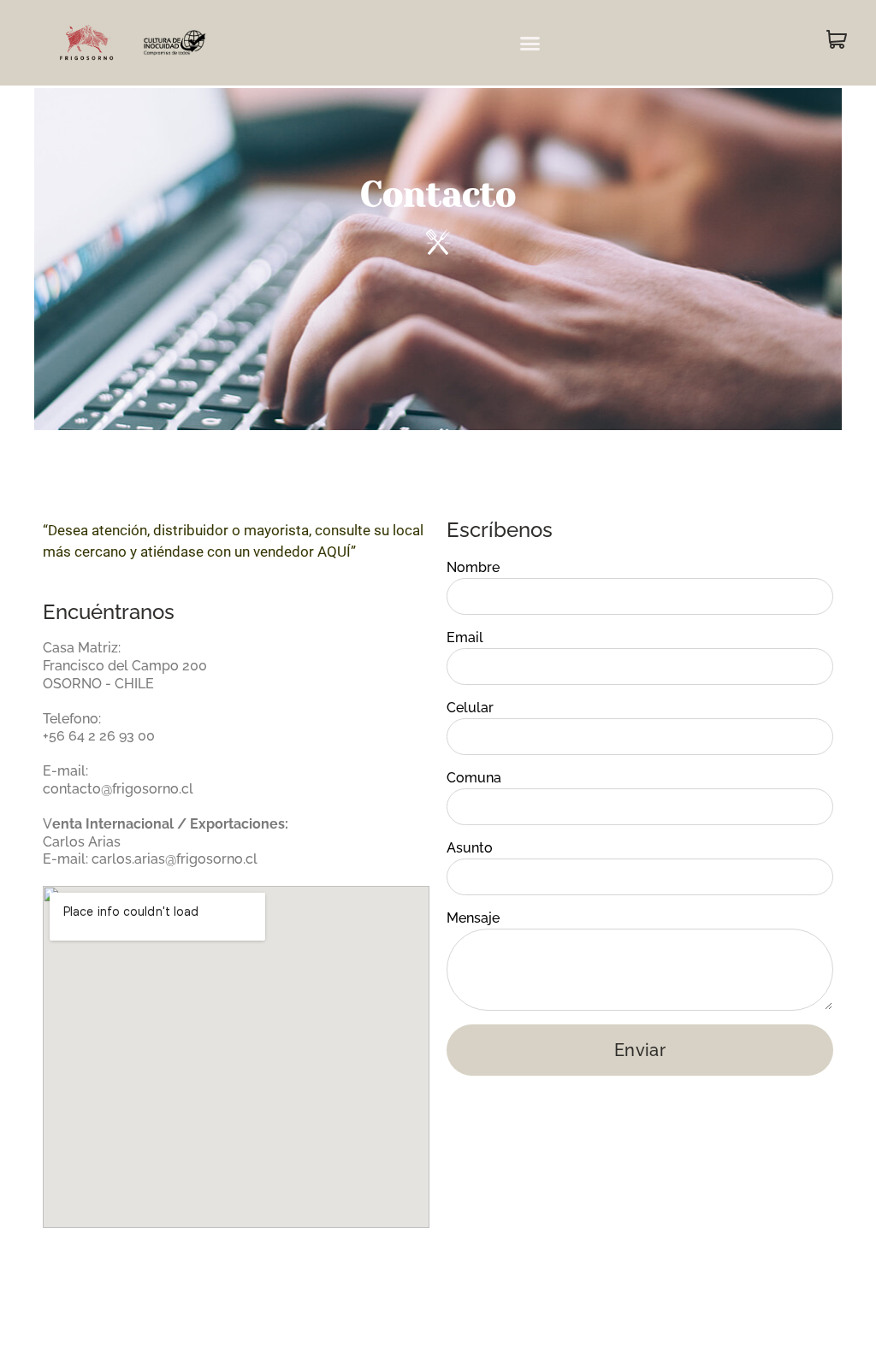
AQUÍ (334, 551)
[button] (530, 43)
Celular (470, 707)
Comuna (474, 778)
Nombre (473, 567)
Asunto (470, 848)
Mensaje (473, 918)
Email (465, 637)
